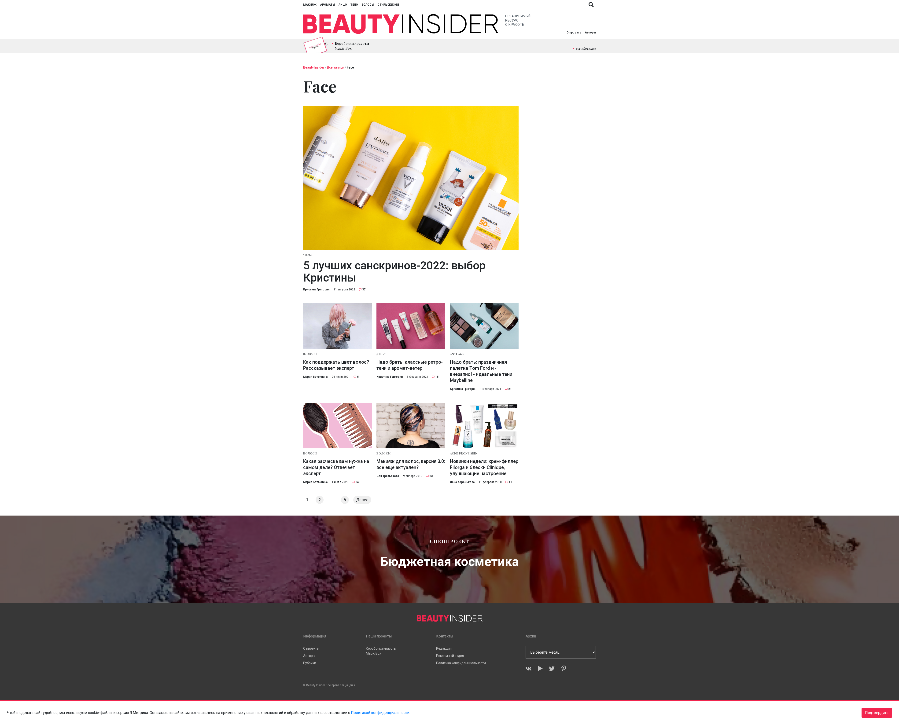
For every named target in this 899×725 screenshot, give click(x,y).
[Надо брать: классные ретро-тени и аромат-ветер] (410, 326)
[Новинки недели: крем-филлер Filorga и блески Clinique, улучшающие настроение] (484, 426)
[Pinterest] (564, 668)
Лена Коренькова (462, 482)
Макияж (310, 4)
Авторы (590, 32)
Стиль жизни (388, 4)
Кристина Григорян (316, 289)
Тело (354, 4)
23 (431, 476)
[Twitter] (552, 668)
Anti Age (457, 354)
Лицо (343, 4)
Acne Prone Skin (464, 453)
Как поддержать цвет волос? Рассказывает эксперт (336, 365)
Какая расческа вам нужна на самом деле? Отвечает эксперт (336, 467)
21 (510, 389)
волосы (310, 354)
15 (436, 376)
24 (357, 482)
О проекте (574, 32)
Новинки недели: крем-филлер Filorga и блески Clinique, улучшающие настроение (484, 467)
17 (510, 482)
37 (363, 289)
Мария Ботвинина (315, 376)
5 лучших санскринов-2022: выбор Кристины (394, 272)
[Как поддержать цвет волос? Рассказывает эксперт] (337, 326)
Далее (362, 499)
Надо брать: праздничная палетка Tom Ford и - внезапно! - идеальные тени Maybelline (481, 371)
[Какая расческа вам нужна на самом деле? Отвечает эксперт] (337, 426)
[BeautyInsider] (400, 24)
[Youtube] (540, 668)
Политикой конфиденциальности (380, 712)
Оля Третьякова (387, 476)
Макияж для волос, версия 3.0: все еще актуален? (410, 464)
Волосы (367, 4)
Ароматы (327, 4)
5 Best (308, 254)
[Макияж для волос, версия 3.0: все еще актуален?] (410, 426)
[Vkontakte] (528, 668)
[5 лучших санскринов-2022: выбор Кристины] (411, 178)
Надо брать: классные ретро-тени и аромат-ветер (409, 365)
